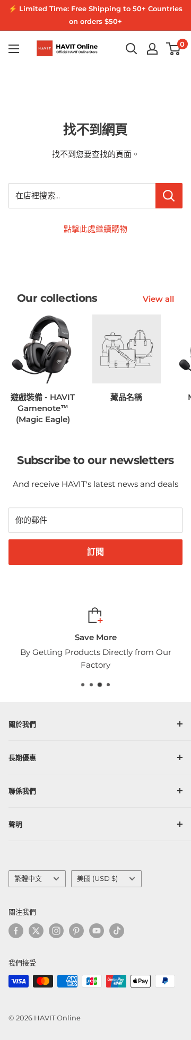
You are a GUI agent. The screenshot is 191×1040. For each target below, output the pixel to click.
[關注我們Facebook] (15, 930)
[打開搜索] (131, 49)
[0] (173, 48)
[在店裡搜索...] (169, 195)
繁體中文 (28, 878)
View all (158, 299)
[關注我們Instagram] (56, 930)
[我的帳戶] (152, 49)
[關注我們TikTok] (116, 930)
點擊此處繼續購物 (95, 229)
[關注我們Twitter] (36, 930)
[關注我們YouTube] (96, 930)
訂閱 (95, 552)
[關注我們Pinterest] (76, 930)
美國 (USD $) (97, 878)
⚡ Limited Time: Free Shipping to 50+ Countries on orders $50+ (95, 14)
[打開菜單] (13, 49)
